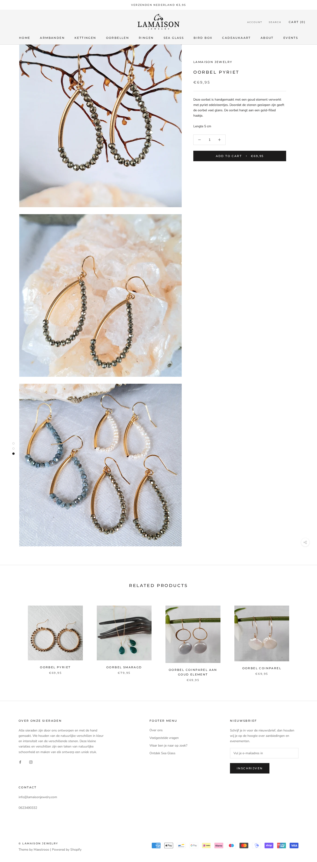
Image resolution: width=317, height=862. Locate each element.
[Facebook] (20, 762)
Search (275, 22)
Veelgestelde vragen (164, 738)
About (267, 37)
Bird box (203, 37)
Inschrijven (250, 768)
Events (290, 37)
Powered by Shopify (66, 849)
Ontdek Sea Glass (162, 753)
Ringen (146, 37)
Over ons (156, 730)
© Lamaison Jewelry (38, 843)
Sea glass (174, 37)
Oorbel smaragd (124, 667)
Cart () (297, 22)
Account (254, 22)
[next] (302, 638)
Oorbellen (117, 37)
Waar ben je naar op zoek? (168, 745)
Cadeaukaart (236, 37)
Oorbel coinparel (261, 668)
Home (24, 37)
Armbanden (52, 37)
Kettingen (85, 37)
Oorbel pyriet (55, 667)
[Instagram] (30, 762)
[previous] (14, 638)
